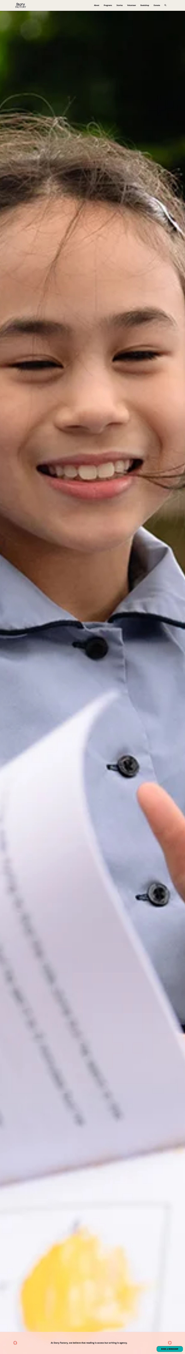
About (96, 5)
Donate (157, 5)
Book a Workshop (169, 1349)
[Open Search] (165, 5)
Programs (108, 5)
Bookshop (144, 5)
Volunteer (131, 5)
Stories (119, 5)
